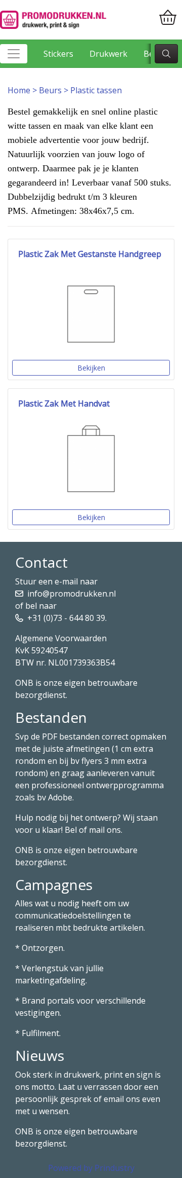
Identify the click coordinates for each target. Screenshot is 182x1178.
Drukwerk (108, 53)
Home (19, 90)
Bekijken (91, 368)
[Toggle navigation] (13, 53)
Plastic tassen (96, 90)
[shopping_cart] (168, 17)
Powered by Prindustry (91, 1167)
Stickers (58, 53)
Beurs (50, 90)
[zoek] (166, 53)
